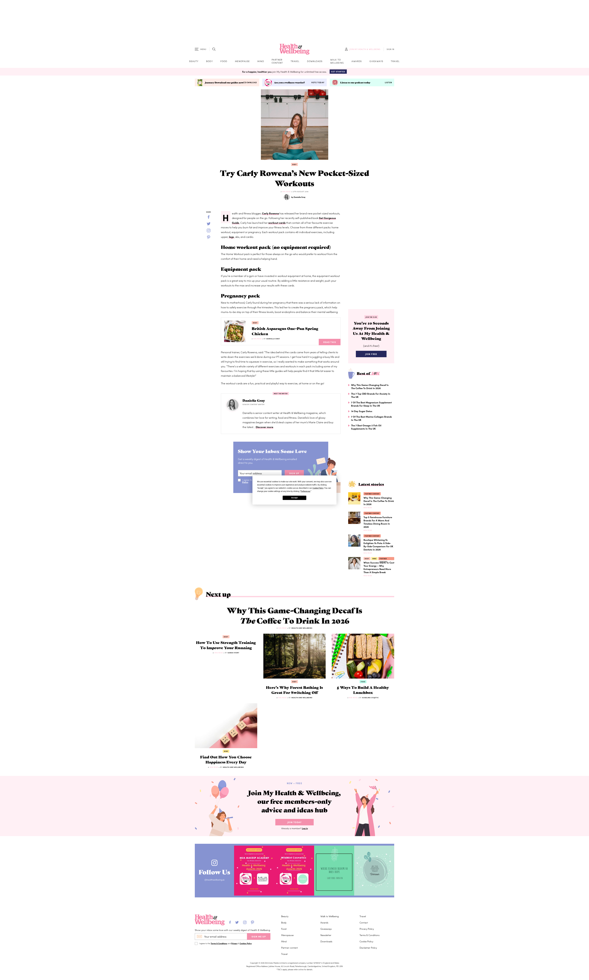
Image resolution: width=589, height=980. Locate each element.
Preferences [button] (305, 491)
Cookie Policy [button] (317, 488)
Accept (294, 498)
